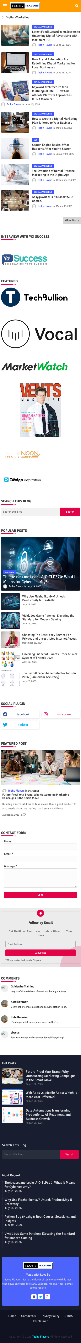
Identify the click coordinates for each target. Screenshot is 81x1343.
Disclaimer (40, 1321)
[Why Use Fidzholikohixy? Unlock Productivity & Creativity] (10, 601)
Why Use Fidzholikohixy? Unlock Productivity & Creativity (43, 598)
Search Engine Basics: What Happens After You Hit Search (51, 147)
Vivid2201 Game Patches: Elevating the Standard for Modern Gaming (48, 617)
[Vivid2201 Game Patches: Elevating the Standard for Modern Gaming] (10, 620)
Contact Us (28, 1316)
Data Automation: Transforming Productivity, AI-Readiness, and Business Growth (48, 1114)
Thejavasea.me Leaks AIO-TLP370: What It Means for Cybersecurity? (40, 1185)
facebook (23, 714)
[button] (77, 6)
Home (12, 1316)
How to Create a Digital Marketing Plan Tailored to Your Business (54, 121)
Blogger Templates (30, 1328)
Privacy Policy (50, 1316)
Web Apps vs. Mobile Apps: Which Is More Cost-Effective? (51, 1095)
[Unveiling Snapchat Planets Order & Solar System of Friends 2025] (10, 659)
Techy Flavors (40, 1336)
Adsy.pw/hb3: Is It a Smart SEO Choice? (52, 199)
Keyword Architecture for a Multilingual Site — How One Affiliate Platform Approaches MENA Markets (52, 93)
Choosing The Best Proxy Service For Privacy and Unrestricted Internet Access (49, 636)
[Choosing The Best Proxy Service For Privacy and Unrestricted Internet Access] (10, 639)
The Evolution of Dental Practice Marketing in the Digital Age (53, 173)
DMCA (68, 1316)
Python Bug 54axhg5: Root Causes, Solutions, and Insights (40, 1219)
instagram (63, 714)
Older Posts (72, 220)
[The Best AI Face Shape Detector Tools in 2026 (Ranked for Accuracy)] (10, 678)
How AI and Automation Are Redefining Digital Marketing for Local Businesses (53, 63)
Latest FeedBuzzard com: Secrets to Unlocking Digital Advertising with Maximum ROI (56, 36)
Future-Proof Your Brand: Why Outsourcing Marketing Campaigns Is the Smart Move (35, 796)
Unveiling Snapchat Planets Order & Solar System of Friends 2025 (49, 656)
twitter (23, 725)
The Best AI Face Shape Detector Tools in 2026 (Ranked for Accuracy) (49, 675)
